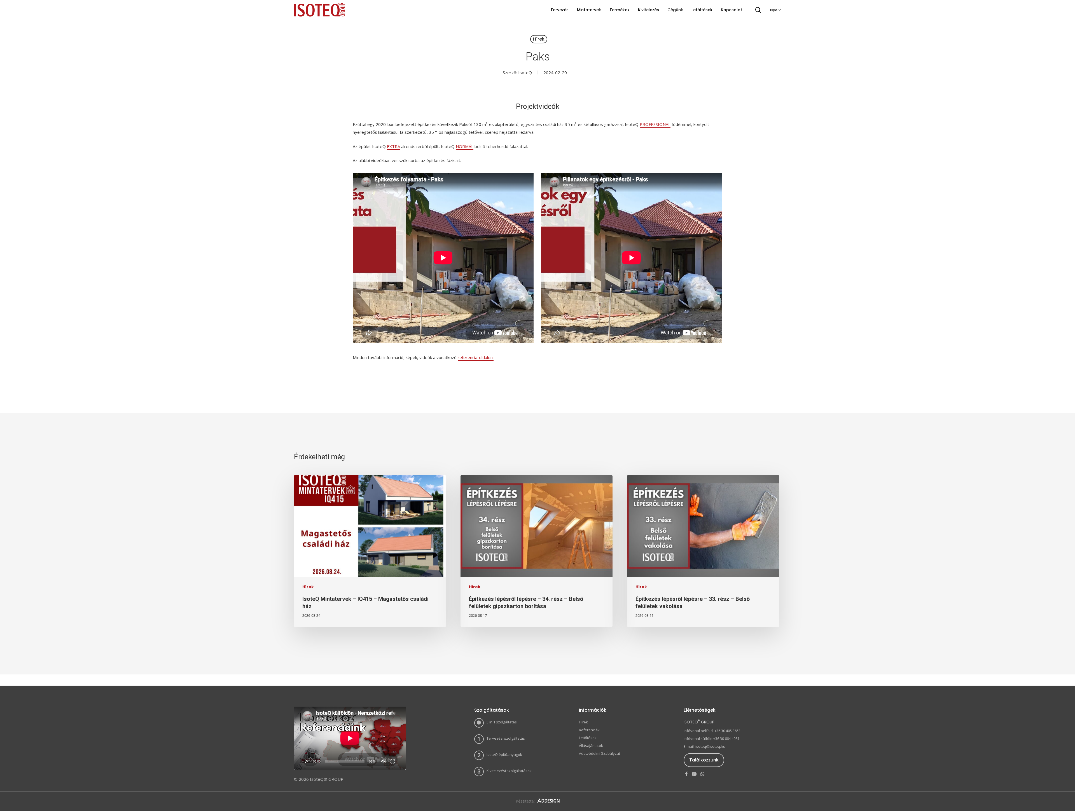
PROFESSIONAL (655, 124)
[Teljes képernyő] (392, 761)
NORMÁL (464, 146)
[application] (350, 738)
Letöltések (588, 737)
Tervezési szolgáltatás (506, 738)
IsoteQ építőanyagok (504, 754)
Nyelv (775, 10)
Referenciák (589, 729)
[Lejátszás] (306, 761)
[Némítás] (383, 761)
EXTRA (393, 146)
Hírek (538, 39)
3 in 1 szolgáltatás (502, 722)
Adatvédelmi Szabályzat (599, 753)
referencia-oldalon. (476, 357)
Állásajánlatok (591, 745)
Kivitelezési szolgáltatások (509, 770)
